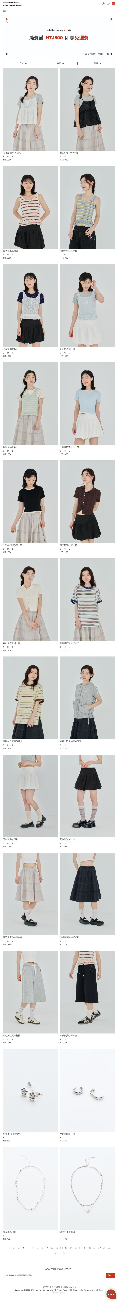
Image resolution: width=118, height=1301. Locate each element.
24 (59, 1253)
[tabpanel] (59, 36)
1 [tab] (59, 57)
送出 (110, 1275)
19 (95, 1247)
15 (76, 1247)
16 (80, 1247)
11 (56, 1247)
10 (52, 1247)
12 (61, 1247)
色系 (59, 63)
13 (66, 1247)
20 (99, 1247)
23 (54, 1253)
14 (71, 1247)
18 (90, 1247)
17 (85, 1247)
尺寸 (22, 63)
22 (109, 1247)
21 (104, 1247)
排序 (96, 63)
